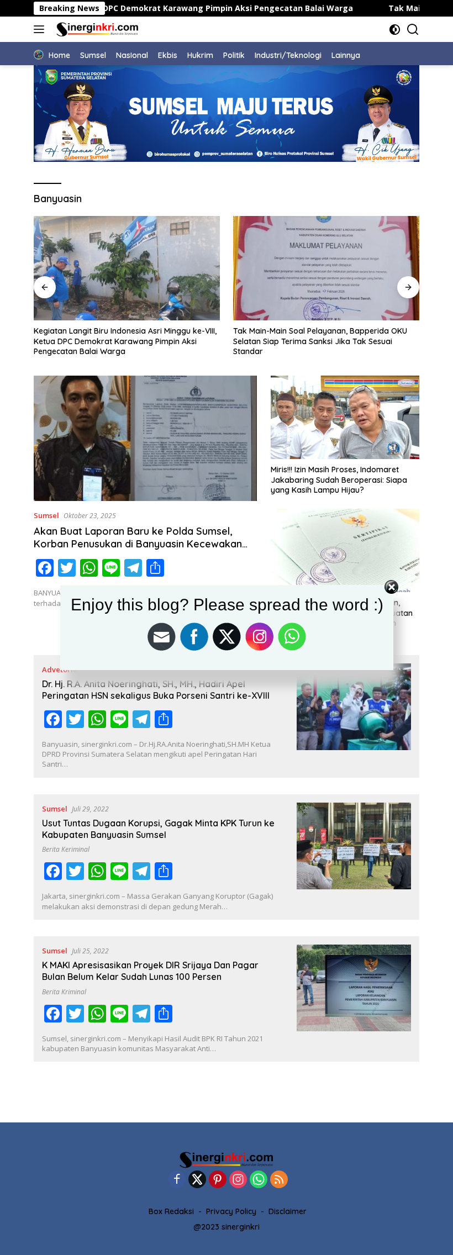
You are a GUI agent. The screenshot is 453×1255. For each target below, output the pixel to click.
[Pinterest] (218, 1180)
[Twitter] (197, 1180)
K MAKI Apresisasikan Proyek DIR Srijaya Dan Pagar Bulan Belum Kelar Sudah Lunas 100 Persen (150, 970)
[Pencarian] (413, 29)
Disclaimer (287, 1211)
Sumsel (46, 515)
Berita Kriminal (64, 991)
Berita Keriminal (65, 849)
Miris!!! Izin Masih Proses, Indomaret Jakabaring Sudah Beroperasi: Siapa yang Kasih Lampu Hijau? (339, 479)
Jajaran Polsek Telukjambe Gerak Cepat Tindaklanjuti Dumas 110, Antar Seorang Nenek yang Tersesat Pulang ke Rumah (319, 341)
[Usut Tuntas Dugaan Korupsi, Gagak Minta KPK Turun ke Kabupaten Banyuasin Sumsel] (354, 857)
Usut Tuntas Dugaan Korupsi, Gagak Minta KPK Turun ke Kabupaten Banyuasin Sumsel (158, 829)
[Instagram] (238, 1180)
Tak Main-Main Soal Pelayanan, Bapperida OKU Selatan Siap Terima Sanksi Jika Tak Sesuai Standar (121, 341)
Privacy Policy (231, 1211)
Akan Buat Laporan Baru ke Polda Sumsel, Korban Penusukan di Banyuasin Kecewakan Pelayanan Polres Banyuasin (138, 544)
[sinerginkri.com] (96, 29)
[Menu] (41, 29)
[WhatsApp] (258, 1180)
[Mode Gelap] (394, 29)
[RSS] (279, 1180)
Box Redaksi (171, 1211)
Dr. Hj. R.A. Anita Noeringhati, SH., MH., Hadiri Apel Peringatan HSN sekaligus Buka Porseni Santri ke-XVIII (156, 689)
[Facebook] (177, 1180)
